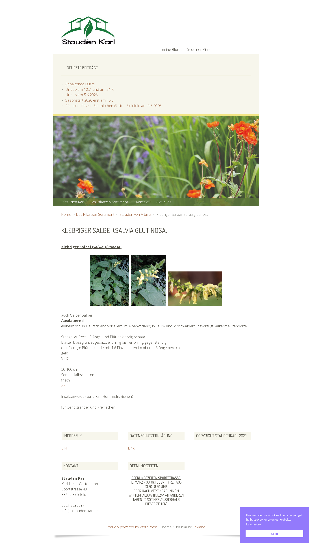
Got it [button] (274, 533)
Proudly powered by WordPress (132, 527)
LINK (65, 448)
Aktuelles (163, 201)
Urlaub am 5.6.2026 (81, 94)
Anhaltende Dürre (80, 84)
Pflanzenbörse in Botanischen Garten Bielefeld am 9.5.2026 (113, 105)
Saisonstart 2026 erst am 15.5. (89, 100)
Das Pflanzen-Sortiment (109, 201)
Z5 (63, 385)
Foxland (199, 527)
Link (131, 448)
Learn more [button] (253, 524)
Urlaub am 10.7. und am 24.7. (89, 89)
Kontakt (142, 201)
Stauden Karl (73, 201)
